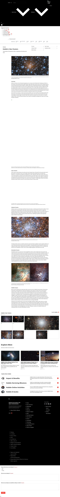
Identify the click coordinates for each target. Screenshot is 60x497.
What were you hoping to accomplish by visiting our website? (12, 482)
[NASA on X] (48, 404)
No (2, 469)
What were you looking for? (7, 473)
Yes (2, 468)
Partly (3, 470)
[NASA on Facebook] (45, 404)
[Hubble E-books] (58, 392)
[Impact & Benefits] (58, 378)
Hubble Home (13, 41)
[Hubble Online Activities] (58, 387)
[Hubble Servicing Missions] (58, 383)
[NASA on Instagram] (46, 404)
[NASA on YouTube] (50, 404)
